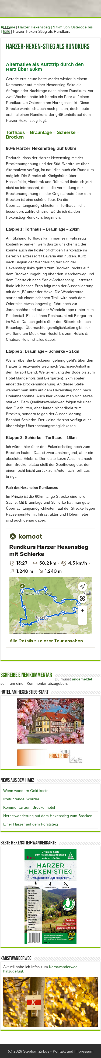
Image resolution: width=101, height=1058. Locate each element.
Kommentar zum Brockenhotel (29, 807)
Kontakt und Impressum (73, 1051)
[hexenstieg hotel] (50, 732)
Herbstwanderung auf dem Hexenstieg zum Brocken (47, 816)
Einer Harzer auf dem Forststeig (30, 824)
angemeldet (82, 679)
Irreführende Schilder (21, 799)
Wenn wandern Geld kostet (26, 790)
